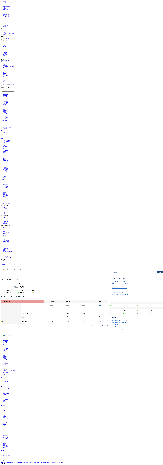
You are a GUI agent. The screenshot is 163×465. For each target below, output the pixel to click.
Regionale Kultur (6, 126)
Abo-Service (5, 26)
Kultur (4, 151)
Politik (4, 152)
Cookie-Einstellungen (7, 257)
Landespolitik (6, 122)
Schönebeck (5, 110)
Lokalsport (5, 146)
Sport (4, 49)
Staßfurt (4, 111)
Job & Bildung (6, 171)
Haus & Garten (6, 169)
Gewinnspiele (6, 14)
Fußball (4, 132)
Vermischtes (5, 158)
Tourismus (5, 128)
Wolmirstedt (5, 117)
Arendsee (5, 95)
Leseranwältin (6, 125)
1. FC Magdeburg (6, 140)
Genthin (4, 100)
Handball (5, 143)
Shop (4, 5)
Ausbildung (5, 9)
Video (4, 56)
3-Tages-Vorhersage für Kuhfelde (99, 325)
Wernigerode (5, 116)
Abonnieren (5, 25)
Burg (4, 97)
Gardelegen (5, 98)
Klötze (4, 104)
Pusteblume (5, 177)
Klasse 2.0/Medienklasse (8, 251)
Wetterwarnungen (24, 269)
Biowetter (16, 269)
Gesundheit (5, 168)
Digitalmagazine (6, 6)
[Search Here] (3, 37)
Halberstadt (5, 101)
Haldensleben (6, 102)
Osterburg (5, 108)
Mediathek (5, 48)
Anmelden (5, 31)
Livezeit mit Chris (6, 133)
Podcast (4, 55)
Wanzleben (5, 114)
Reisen (4, 3)
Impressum (5, 247)
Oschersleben (5, 106)
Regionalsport (6, 145)
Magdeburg (5, 94)
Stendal (4, 112)
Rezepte (4, 174)
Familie (4, 166)
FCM (4, 7)
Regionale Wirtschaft (7, 127)
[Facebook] (3, 261)
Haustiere (5, 170)
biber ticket (5, 2)
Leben (4, 53)
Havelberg (5, 103)
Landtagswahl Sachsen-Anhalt (9, 123)
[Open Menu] (1, 37)
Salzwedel (5, 109)
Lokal (4, 45)
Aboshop (5, 34)
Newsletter (5, 24)
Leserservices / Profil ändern (8, 33)
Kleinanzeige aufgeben (7, 252)
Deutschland (5, 51)
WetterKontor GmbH (5, 332)
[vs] (7, 335)
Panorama (5, 52)
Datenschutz (5, 256)
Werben (4, 250)
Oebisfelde (5, 105)
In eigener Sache (6, 15)
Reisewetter (43, 269)
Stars (4, 159)
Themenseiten (6, 16)
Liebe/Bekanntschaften (7, 11)
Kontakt (4, 253)
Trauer (4, 8)
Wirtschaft (5, 153)
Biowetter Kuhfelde (115, 299)
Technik (4, 175)
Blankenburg (5, 96)
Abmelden (5, 32)
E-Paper (4, 23)
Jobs (4, 10)
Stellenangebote (6, 249)
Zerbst (4, 118)
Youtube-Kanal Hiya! (7, 203)
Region (4, 269)
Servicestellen (6, 255)
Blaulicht (5, 54)
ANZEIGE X (3, 463)
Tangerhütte (5, 113)
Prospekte (5, 1)
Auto (4, 164)
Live (4, 47)
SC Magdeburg (6, 141)
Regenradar (10, 269)
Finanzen (5, 167)
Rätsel (4, 13)
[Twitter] (1, 261)
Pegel (31, 269)
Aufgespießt (5, 160)
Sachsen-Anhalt (6, 46)
